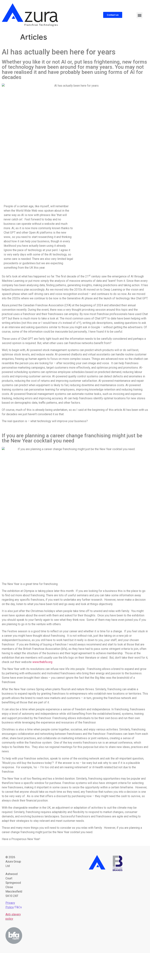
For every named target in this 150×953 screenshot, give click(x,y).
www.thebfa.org (42, 662)
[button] (139, 15)
